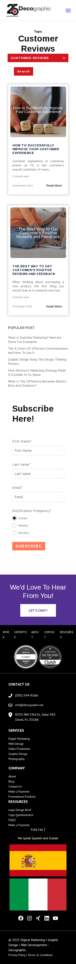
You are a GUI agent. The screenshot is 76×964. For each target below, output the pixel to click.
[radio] (38, 518)
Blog (11, 781)
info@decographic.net (29, 705)
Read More (54, 185)
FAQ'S (12, 820)
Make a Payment (18, 791)
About (12, 776)
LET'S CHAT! (38, 610)
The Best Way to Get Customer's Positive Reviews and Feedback (33, 269)
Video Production (19, 749)
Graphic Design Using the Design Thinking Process (37, 361)
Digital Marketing (19, 739)
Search (23, 71)
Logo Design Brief (19, 810)
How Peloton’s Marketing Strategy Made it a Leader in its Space (37, 372)
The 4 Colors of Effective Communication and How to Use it (38, 350)
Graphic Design (17, 754)
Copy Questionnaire (20, 815)
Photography (16, 759)
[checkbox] (38, 525)
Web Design (16, 744)
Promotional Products (22, 796)
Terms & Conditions (40, 955)
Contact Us (15, 786)
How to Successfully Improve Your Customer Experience (35, 149)
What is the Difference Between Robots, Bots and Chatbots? (37, 383)
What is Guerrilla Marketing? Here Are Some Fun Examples (34, 339)
